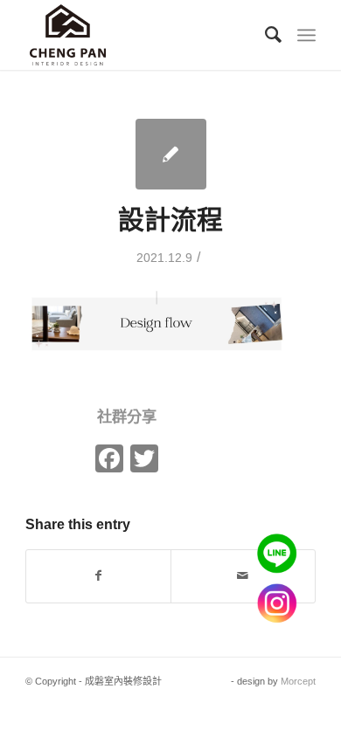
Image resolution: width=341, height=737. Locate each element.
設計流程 (170, 219)
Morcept (298, 681)
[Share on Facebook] (98, 576)
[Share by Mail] (243, 576)
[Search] (266, 35)
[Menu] (306, 35)
